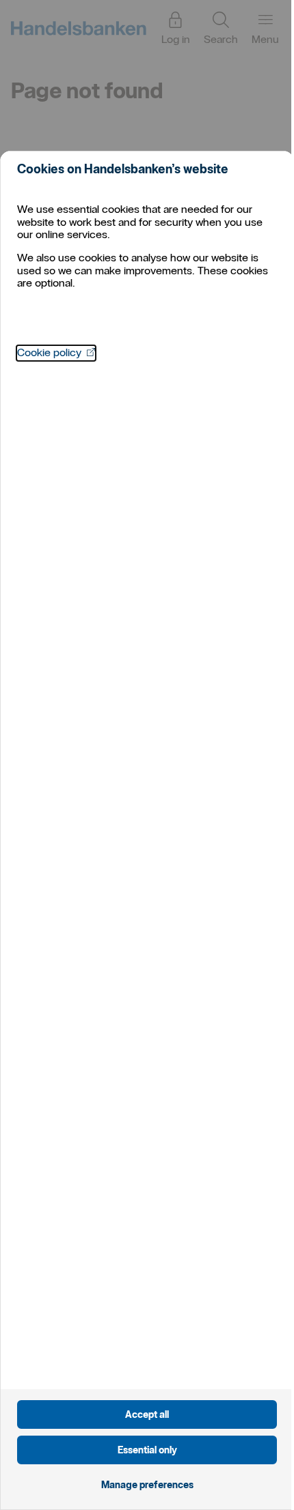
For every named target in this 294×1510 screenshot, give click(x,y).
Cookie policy (56, 352)
